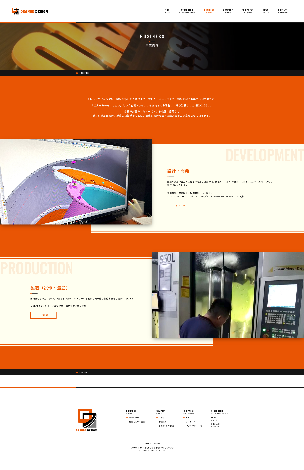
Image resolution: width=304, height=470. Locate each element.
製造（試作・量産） (136, 422)
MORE (182, 205)
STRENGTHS (187, 11)
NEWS (266, 11)
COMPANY (228, 11)
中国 (186, 417)
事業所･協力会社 (165, 426)
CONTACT (283, 11)
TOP (167, 11)
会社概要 (161, 422)
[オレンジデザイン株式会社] (30, 11)
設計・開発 (132, 417)
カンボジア (189, 422)
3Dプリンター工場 (192, 426)
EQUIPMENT (248, 11)
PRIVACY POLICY (152, 443)
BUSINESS (209, 11)
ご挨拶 (160, 417)
